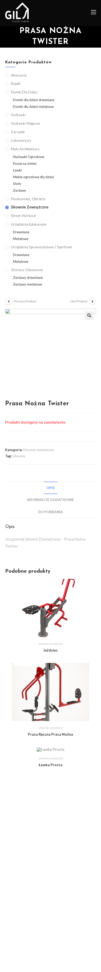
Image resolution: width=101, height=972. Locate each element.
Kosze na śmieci (25, 163)
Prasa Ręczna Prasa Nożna (50, 734)
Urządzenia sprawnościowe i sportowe (41, 247)
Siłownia (18, 456)
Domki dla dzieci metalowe (33, 106)
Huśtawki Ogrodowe (28, 157)
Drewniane (21, 232)
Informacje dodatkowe (50, 500)
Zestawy (19, 190)
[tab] (50, 488)
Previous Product (25, 301)
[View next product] (92, 301)
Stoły (17, 184)
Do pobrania (50, 512)
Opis (50, 488)
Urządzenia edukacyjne (29, 224)
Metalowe (20, 239)
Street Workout (23, 215)
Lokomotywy (21, 140)
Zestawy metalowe (27, 284)
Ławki (17, 170)
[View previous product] (8, 301)
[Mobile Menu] (91, 13)
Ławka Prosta (50, 764)
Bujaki (15, 83)
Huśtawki (18, 115)
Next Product (79, 301)
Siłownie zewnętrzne (38, 450)
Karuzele (18, 132)
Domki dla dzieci (24, 92)
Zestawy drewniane (28, 277)
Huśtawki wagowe (25, 123)
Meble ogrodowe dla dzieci (33, 177)
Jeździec (50, 650)
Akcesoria (18, 75)
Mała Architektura (25, 149)
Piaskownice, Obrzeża (28, 199)
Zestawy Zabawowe (27, 269)
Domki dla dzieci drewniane (33, 100)
